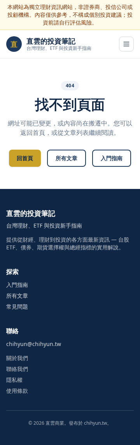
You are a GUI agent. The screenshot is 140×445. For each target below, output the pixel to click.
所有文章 (66, 158)
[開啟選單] (126, 44)
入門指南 (111, 158)
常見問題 (17, 306)
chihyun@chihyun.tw (33, 344)
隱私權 (14, 379)
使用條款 (17, 390)
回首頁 (25, 158)
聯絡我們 (17, 369)
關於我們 (17, 358)
